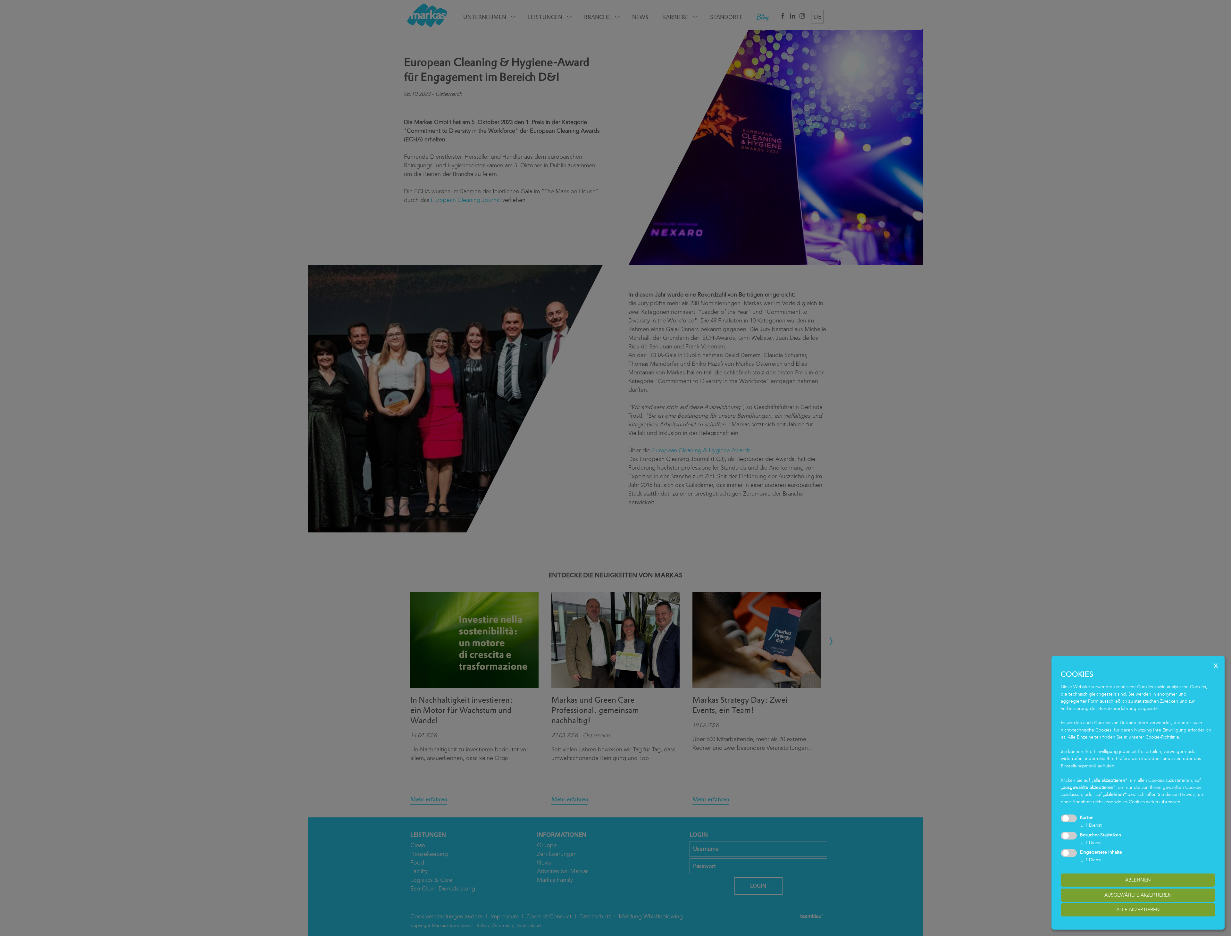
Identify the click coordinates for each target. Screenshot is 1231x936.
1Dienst (1091, 825)
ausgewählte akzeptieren (1138, 895)
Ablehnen (1138, 880)
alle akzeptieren (1138, 910)
